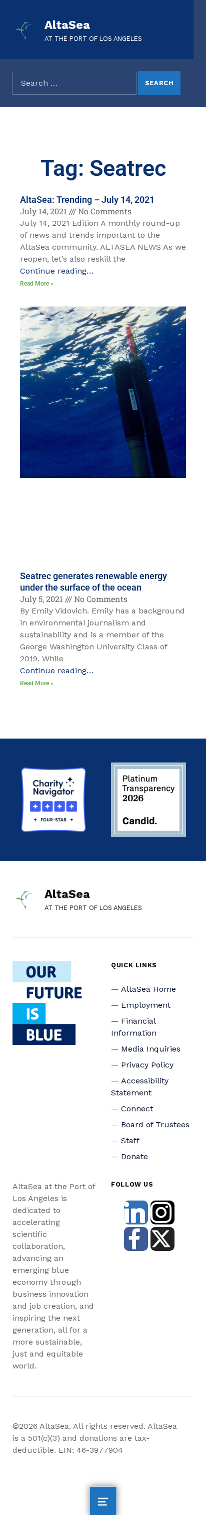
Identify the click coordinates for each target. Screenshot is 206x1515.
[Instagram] (162, 1212)
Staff (130, 1140)
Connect (137, 1108)
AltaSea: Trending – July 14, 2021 (87, 199)
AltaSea (67, 25)
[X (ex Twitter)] (162, 1239)
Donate (134, 1156)
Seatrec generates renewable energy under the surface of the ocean (93, 582)
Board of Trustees (155, 1124)
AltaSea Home (148, 989)
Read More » (37, 283)
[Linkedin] (136, 1212)
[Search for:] (74, 83)
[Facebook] (136, 1239)
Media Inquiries (150, 1049)
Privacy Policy (147, 1064)
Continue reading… (57, 271)
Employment (145, 1005)
